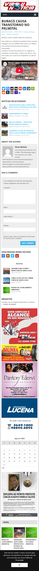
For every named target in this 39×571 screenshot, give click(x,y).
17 (4, 457)
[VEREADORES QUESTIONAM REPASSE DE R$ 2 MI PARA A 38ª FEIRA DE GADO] (19, 532)
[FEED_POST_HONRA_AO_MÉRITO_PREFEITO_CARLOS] (20, 516)
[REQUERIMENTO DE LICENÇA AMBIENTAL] (31, 532)
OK (19, 565)
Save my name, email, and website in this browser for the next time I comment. (19, 237)
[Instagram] (8, 256)
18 (9, 457)
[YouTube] (17, 256)
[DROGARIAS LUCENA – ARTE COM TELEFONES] (20, 433)
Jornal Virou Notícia (7, 32)
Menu (5, 15)
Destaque (31, 32)
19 (14, 457)
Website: (6, 225)
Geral (3, 34)
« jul (3, 468)
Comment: (7, 188)
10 (4, 454)
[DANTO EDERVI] (20, 397)
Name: (5, 207)
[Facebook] (3, 256)
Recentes (19, 264)
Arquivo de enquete (9, 304)
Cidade (26, 32)
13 (19, 454)
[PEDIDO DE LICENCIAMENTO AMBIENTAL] (7, 532)
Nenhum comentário (13, 34)
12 (14, 454)
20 (19, 457)
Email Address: (8, 216)
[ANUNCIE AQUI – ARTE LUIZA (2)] (20, 343)
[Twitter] (12, 256)
